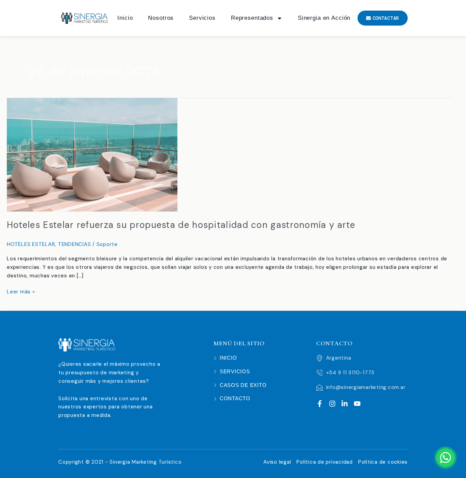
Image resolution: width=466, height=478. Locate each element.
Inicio (125, 18)
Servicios (202, 18)
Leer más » (21, 291)
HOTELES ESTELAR (31, 244)
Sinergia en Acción (324, 18)
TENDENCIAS (74, 244)
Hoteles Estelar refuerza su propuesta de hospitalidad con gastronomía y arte (181, 225)
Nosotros (161, 18)
